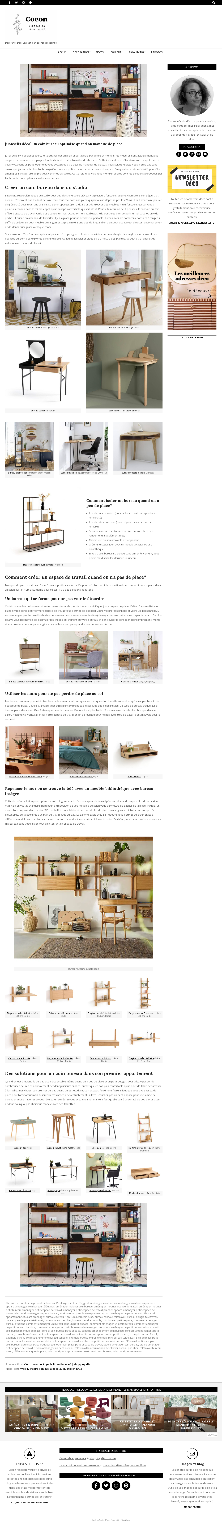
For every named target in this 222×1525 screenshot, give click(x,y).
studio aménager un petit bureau (53, 1348)
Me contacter (192, 1507)
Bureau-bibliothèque (18, 472)
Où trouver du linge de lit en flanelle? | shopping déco (58, 1364)
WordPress (125, 1519)
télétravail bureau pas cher (122, 1348)
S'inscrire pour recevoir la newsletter (192, 222)
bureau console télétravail (110, 1317)
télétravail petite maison (127, 1351)
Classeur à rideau (129, 681)
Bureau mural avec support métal (25, 776)
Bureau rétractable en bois (79, 681)
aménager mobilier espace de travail (116, 1306)
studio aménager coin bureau (121, 1344)
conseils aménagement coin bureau (103, 1330)
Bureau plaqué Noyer (100, 1190)
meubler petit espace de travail (60, 1341)
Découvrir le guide (192, 337)
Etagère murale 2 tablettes (60, 1058)
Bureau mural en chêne (81, 776)
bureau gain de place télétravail (24, 1320)
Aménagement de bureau (39, 1303)
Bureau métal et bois (102, 1147)
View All (212, 1434)
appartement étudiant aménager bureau (30, 1317)
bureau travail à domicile (86, 1320)
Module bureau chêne (140, 1193)
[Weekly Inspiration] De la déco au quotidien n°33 (50, 1368)
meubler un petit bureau (94, 1341)
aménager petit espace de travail (42, 1310)
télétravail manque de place (30, 1351)
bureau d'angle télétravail (142, 1317)
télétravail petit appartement (65, 1351)
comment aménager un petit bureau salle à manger (67, 1327)
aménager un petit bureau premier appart (85, 1313)
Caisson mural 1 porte (19, 1058)
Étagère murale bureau (140, 1147)
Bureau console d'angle (133, 472)
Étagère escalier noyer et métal (38, 564)
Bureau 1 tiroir (21, 1147)
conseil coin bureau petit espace (61, 1330)
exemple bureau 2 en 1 (143, 1334)
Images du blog (192, 1464)
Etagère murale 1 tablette (19, 1013)
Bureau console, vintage (121, 327)
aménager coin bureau (103, 1303)
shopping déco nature (103, 1458)
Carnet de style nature (72, 1458)
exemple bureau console (53, 1337)
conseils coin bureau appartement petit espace (100, 1334)
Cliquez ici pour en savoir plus (29, 1502)
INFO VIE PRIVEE (29, 1464)
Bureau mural (134, 776)
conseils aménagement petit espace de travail (43, 1334)
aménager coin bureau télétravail (34, 1306)
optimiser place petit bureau (38, 1344)
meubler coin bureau (28, 1341)
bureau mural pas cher (58, 1320)
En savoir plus (191, 147)
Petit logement (65, 1303)
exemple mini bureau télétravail (116, 1337)
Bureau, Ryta (54, 1190)
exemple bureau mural (82, 1337)
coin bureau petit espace (117, 1320)
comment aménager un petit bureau (111, 1323)
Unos (107, 1519)
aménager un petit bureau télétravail (133, 1313)
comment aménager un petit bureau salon (124, 1327)
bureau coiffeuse (83, 1317)
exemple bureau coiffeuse (21, 1337)
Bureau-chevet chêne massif (60, 1147)
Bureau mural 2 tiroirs (100, 1058)
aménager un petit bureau (42, 1313)
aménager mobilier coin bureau (74, 1306)
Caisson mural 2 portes (60, 1013)
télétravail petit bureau (98, 1351)
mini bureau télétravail (123, 1341)
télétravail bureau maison (90, 1348)
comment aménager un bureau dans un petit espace (57, 1323)
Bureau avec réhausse (20, 1190)
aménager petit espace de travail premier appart (92, 1310)
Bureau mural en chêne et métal (124, 410)
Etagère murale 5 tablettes (141, 1013)
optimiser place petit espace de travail (79, 1344)
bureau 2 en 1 (64, 1317)
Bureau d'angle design (72, 472)
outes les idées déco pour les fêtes (125, 1465)
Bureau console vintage (38, 327)
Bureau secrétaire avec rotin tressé (26, 681)
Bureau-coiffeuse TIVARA (43, 410)
